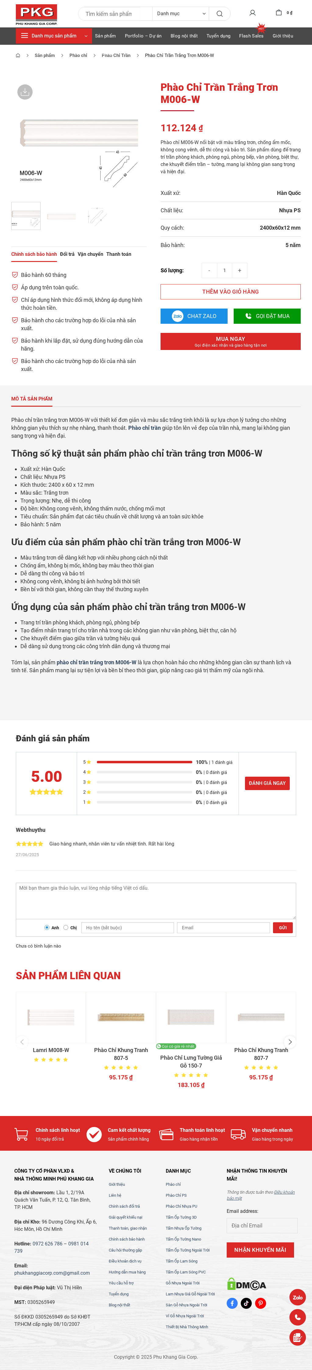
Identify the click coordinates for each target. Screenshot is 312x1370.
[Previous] (21, 138)
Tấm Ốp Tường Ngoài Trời (188, 1250)
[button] (22, 1042)
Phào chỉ (173, 1184)
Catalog (103, 53)
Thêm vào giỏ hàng (230, 291)
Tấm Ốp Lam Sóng (181, 1261)
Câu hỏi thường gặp (125, 1250)
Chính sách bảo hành (127, 1239)
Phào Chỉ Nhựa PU (181, 1206)
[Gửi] (219, 13)
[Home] (18, 55)
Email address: (242, 1211)
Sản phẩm (105, 36)
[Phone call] (297, 1317)
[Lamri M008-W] (51, 1017)
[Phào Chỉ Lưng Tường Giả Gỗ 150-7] (191, 1017)
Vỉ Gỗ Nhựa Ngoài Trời (185, 1316)
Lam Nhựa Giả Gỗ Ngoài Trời (190, 1294)
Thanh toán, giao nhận (128, 1228)
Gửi (283, 927)
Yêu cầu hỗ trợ (121, 1283)
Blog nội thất (184, 36)
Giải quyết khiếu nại (125, 1217)
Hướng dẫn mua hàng (127, 1272)
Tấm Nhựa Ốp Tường (183, 1228)
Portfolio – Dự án (143, 36)
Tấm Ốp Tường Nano (183, 1239)
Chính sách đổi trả (124, 1206)
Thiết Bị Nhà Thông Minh (187, 1327)
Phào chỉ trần (144, 428)
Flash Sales (251, 36)
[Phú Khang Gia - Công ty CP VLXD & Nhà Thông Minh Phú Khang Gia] (36, 15)
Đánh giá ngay (267, 783)
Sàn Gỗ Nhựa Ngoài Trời (186, 1305)
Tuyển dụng (218, 36)
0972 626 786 (47, 1244)
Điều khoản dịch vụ (125, 1261)
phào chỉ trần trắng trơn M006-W (96, 662)
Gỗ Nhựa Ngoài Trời (183, 1283)
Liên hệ (115, 1195)
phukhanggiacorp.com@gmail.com (52, 1273)
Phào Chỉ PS (176, 1195)
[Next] (136, 138)
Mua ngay (231, 342)
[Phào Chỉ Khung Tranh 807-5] (121, 1017)
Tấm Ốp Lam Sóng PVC (186, 1272)
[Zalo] (297, 1297)
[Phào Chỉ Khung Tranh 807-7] (261, 1017)
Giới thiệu (283, 36)
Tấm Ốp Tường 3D (181, 1217)
